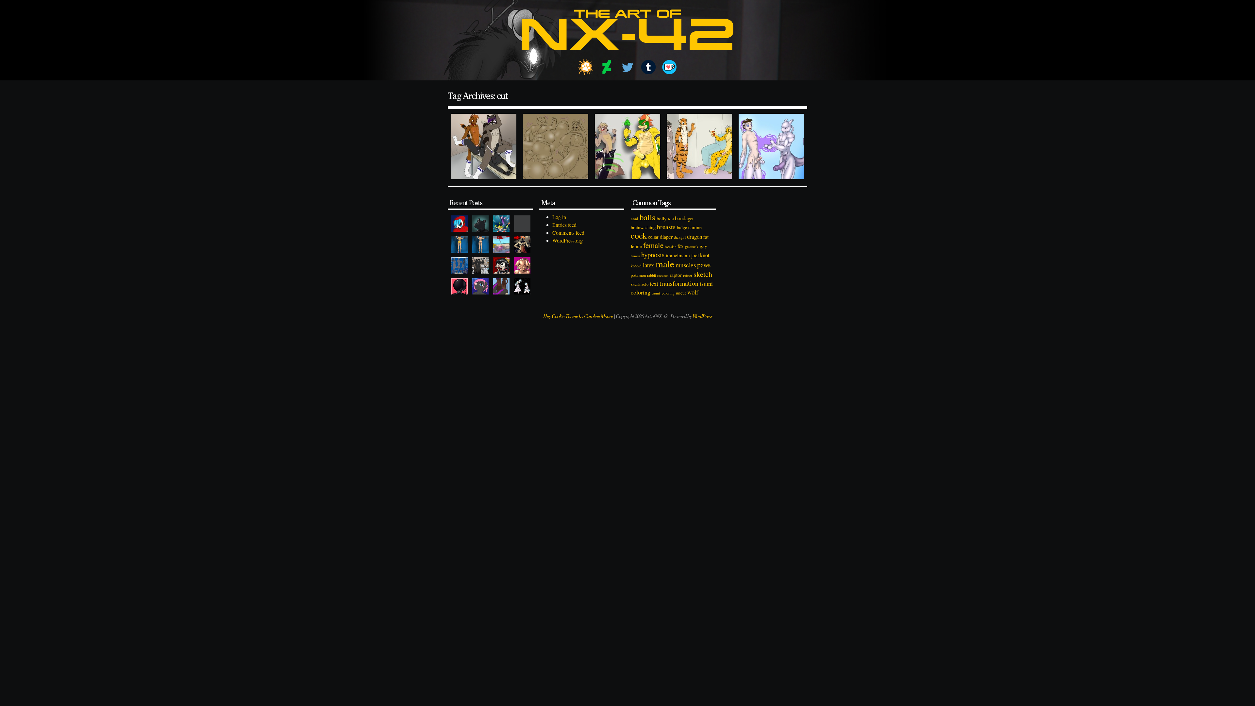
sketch (703, 274)
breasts (666, 226)
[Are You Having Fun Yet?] (522, 244)
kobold (636, 265)
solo (645, 284)
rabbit (651, 275)
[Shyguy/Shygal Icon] (459, 223)
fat (706, 236)
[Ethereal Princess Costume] (522, 286)
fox (681, 246)
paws (704, 264)
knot (705, 255)
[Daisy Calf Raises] (459, 244)
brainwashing (643, 227)
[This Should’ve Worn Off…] (501, 286)
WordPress (702, 315)
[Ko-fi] (669, 67)
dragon (694, 236)
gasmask (691, 246)
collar (653, 237)
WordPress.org (567, 240)
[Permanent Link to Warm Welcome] (699, 146)
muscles (686, 265)
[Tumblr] (648, 67)
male (665, 263)
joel (695, 255)
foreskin (670, 246)
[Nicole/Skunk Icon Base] (480, 286)
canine (695, 227)
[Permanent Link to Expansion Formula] (555, 146)
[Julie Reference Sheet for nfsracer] (459, 265)
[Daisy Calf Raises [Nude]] (480, 244)
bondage (684, 218)
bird (671, 219)
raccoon (662, 275)
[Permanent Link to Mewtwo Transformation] (771, 146)
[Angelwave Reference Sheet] (480, 265)
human (635, 256)
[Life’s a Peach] (501, 244)
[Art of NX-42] (627, 55)
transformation (679, 283)
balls (647, 217)
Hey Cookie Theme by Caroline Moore (578, 315)
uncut (681, 293)
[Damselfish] (501, 223)
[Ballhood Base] (459, 286)
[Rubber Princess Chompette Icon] (501, 265)
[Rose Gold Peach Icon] (522, 265)
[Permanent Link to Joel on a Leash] (483, 146)
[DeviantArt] (606, 67)
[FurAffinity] (585, 67)
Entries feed (564, 224)
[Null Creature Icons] (480, 223)
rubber (687, 275)
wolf (692, 292)
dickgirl (680, 237)
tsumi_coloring (663, 293)
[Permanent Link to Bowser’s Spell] (627, 146)
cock (639, 235)
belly (662, 218)
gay (703, 246)
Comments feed (568, 232)
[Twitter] (627, 67)
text (654, 283)
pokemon (638, 275)
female (653, 245)
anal (634, 219)
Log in (559, 216)
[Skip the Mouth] (522, 223)
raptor (676, 274)
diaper (666, 236)
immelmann (678, 255)
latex (648, 265)
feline (636, 246)
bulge (682, 227)
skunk (635, 284)
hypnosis (652, 254)
